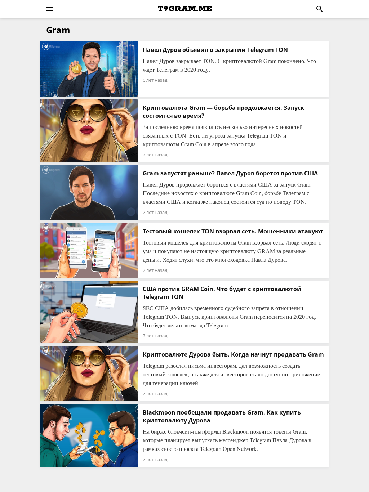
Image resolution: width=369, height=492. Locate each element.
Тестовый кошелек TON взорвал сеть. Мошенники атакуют (233, 231)
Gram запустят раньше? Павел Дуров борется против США (230, 173)
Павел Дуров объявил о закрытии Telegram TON (215, 50)
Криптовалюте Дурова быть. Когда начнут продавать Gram (233, 354)
